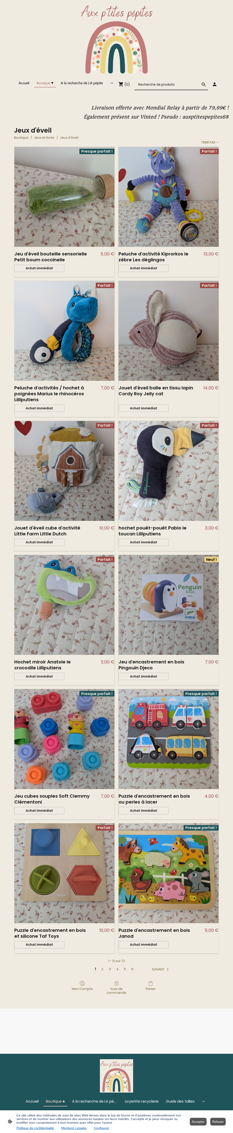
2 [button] (102, 969)
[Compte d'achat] (214, 84)
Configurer (101, 1128)
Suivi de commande (116, 991)
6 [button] (132, 969)
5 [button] (125, 969)
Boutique (21, 137)
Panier (151, 989)
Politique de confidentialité (35, 1128)
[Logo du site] (116, 38)
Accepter (198, 1121)
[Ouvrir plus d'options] (111, 83)
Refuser (218, 1121)
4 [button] (117, 969)
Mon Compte (82, 989)
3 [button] (110, 969)
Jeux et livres (44, 137)
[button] (161, 969)
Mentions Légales (74, 1128)
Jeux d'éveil (69, 137)
